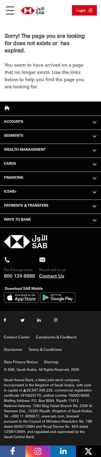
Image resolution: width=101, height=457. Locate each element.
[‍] (25, 247)
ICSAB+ (10, 191)
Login (81, 10)
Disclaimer (13, 349)
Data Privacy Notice (21, 361)
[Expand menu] (94, 122)
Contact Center (17, 337)
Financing (13, 177)
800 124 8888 (19, 276)
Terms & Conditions (45, 349)
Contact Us (51, 276)
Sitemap (51, 361)
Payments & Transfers (26, 205)
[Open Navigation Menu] (10, 10)
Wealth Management (25, 149)
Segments (13, 135)
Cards (10, 163)
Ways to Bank (17, 219)
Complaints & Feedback (56, 337)
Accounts (13, 121)
